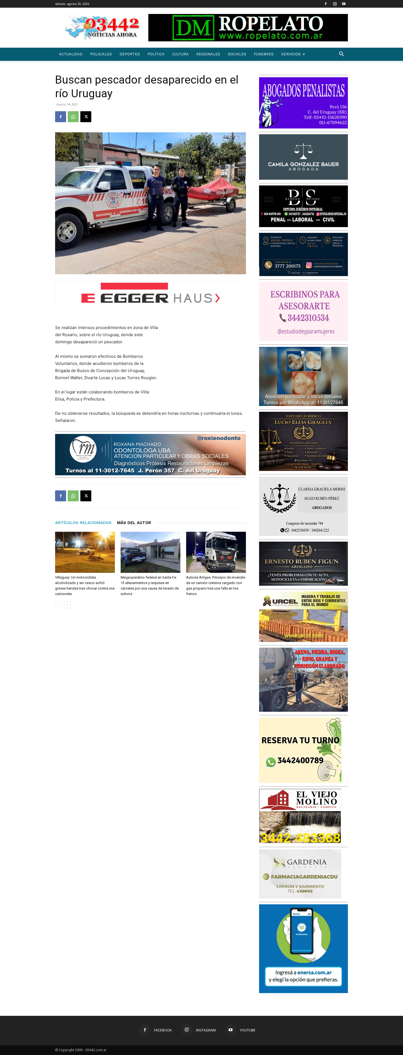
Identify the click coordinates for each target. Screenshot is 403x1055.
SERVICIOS (291, 54)
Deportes (130, 54)
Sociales (237, 54)
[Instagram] (335, 4)
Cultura (180, 54)
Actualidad (71, 54)
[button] (341, 54)
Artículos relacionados (83, 522)
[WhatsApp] (73, 116)
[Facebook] (326, 4)
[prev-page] (58, 604)
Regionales (208, 54)
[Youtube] (344, 4)
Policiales (101, 54)
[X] (85, 116)
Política (155, 54)
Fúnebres (264, 54)
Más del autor (134, 522)
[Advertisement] (205, 360)
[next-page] (67, 604)
